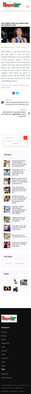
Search (16, 143)
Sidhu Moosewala (19, 263)
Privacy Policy (14, 391)
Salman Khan (8, 263)
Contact (22, 391)
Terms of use (4, 391)
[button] (27, 6)
